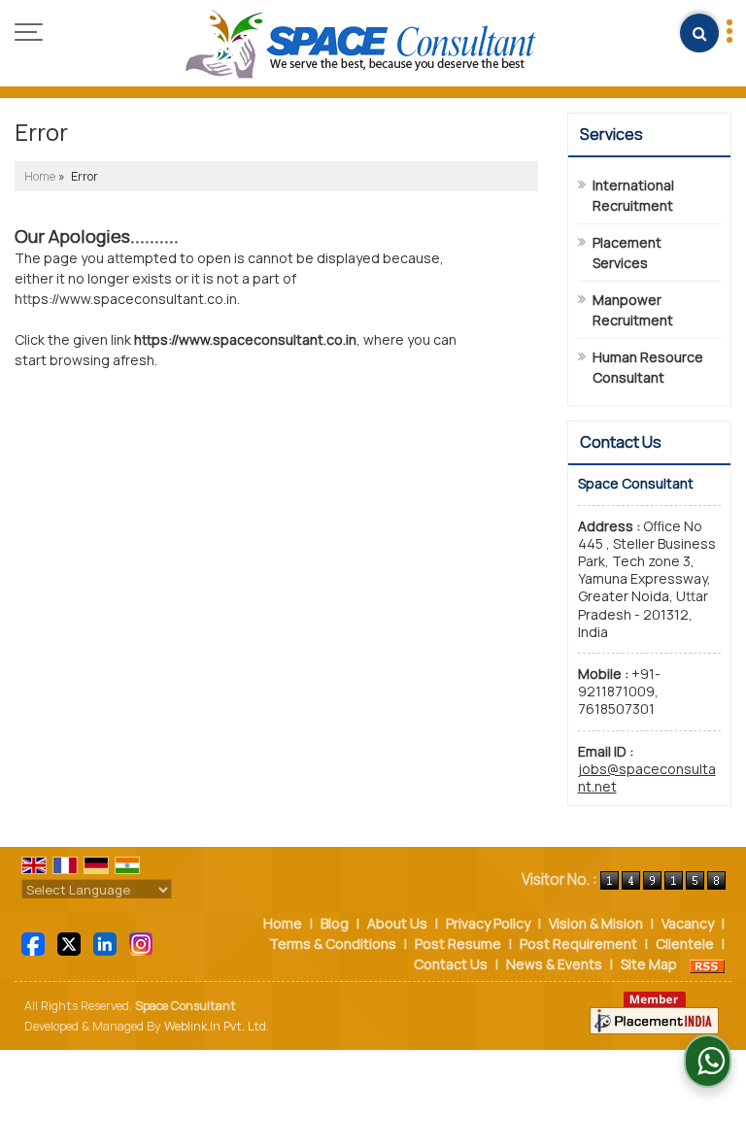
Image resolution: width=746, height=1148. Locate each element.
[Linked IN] (105, 942)
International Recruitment (633, 195)
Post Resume (458, 943)
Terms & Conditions (332, 943)
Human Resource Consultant (648, 367)
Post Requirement (578, 943)
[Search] (699, 33)
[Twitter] (69, 942)
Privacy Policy (488, 923)
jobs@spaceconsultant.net (647, 777)
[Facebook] (33, 942)
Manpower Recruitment (633, 309)
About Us (397, 923)
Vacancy (687, 923)
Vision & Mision (596, 923)
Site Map (649, 964)
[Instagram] (141, 942)
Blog (335, 923)
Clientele (685, 943)
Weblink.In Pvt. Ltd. (216, 1026)
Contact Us (451, 964)
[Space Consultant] (361, 45)
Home (39, 176)
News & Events (554, 964)
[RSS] (707, 964)
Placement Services (627, 252)
